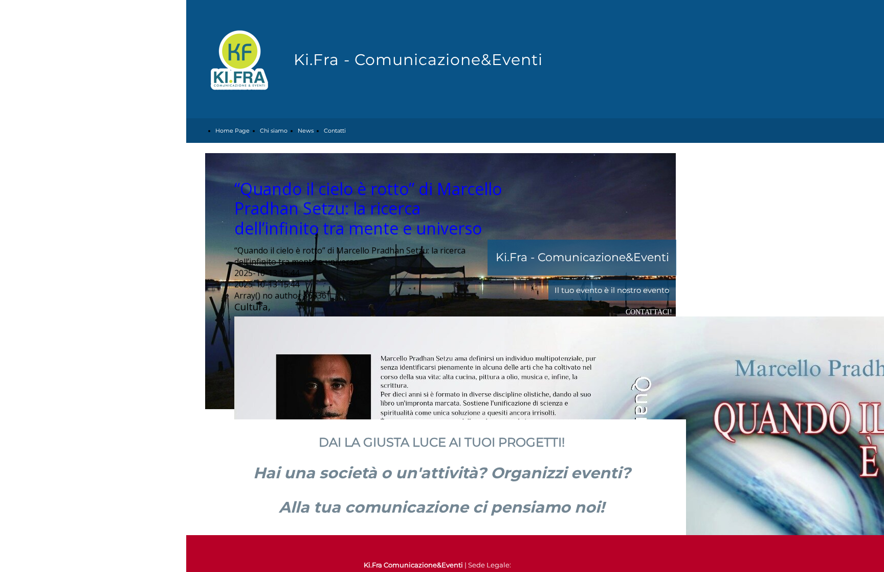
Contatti (335, 130)
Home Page (232, 130)
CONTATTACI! (649, 312)
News (306, 130)
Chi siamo (274, 130)
